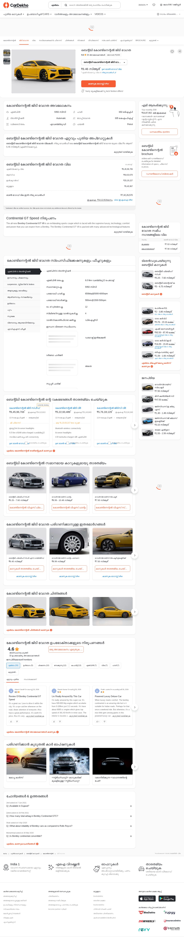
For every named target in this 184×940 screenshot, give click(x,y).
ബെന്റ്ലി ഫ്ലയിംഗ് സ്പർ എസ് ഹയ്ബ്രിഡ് (26, 558)
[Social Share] (180, 51)
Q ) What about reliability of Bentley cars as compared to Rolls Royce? (39, 826)
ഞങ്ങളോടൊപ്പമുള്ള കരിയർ (14, 901)
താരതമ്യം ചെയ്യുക (37, 443)
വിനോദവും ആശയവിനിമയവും (21, 323)
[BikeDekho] (147, 912)
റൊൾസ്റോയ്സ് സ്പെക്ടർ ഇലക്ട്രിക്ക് (110, 558)
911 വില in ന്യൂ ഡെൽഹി (164, 314)
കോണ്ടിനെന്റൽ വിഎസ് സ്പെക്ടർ (113, 507)
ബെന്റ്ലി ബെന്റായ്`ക (165, 283)
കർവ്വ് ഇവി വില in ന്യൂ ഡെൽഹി (163, 347)
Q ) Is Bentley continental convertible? (24, 836)
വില (34, 40)
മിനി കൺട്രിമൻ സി (164, 396)
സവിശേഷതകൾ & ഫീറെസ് (50, 40)
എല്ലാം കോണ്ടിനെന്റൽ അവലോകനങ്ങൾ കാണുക (30, 732)
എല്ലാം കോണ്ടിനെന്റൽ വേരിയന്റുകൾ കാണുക (29, 451)
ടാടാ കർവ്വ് (160, 318)
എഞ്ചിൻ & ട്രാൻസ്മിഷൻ (18, 271)
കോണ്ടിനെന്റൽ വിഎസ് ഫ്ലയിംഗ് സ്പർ (27, 507)
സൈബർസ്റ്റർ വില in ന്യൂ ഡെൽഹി (164, 335)
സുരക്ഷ (11, 316)
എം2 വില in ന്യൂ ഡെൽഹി (164, 358)
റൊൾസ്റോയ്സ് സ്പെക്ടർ (106, 497)
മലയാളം (142, 5)
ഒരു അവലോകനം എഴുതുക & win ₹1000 (66, 649)
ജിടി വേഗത (24, 40)
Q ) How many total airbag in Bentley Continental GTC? (32, 816)
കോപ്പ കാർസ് (16, 777)
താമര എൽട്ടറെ (162, 430)
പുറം (9, 310)
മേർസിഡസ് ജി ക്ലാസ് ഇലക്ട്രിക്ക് (166, 419)
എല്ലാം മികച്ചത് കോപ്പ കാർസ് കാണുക (156, 364)
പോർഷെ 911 (161, 308)
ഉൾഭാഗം (11, 303)
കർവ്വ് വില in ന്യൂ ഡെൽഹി (165, 324)
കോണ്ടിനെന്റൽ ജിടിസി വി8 (111, 408)
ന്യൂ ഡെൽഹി (108, 73)
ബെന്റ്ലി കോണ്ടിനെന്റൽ (86, 143)
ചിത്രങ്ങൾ (69, 40)
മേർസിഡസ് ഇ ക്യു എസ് (164, 408)
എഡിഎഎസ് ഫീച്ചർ (16, 329)
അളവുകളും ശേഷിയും (17, 291)
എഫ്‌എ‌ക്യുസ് (126, 40)
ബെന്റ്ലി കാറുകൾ (150, 294)
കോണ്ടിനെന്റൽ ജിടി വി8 (68, 408)
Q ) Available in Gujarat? (17, 806)
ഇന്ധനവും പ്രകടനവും (17, 278)
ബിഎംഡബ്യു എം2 (164, 352)
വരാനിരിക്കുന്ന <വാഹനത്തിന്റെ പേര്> (111, 779)
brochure (141, 40)
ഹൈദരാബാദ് (148, 249)
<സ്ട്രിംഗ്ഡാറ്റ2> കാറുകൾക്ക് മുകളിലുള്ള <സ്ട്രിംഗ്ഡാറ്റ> (66, 779)
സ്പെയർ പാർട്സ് (109, 40)
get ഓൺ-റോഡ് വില (112, 69)
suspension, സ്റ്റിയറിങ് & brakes (20, 284)
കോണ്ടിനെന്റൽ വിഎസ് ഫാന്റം (69, 507)
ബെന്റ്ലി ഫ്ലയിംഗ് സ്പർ (19, 497)
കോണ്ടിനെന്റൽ (9, 40)
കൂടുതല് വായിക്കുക (123, 152)
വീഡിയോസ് (93, 40)
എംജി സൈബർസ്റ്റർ (164, 329)
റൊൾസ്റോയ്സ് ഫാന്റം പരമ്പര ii (65, 558)
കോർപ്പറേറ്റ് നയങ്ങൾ (11, 913)
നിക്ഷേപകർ (8, 918)
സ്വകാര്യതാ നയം (11, 909)
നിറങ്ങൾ (81, 40)
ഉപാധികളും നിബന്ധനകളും (14, 905)
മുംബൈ (145, 244)
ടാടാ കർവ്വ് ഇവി (163, 340)
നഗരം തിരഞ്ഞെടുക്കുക (169, 14)
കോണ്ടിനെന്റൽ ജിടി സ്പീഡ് (24, 408)
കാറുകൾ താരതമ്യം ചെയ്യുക (27, 568)
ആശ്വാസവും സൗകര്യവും (19, 297)
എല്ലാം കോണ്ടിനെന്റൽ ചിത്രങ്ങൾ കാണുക (27, 630)
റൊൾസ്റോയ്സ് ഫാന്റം (61, 497)
